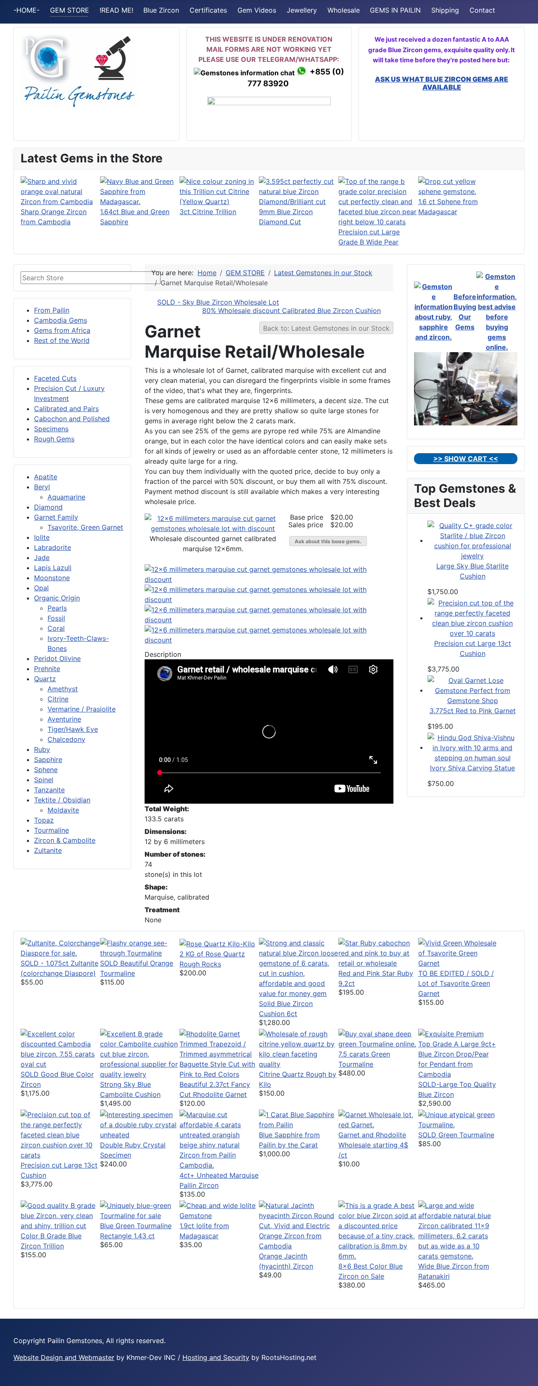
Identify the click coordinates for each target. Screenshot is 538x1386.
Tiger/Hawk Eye (72, 729)
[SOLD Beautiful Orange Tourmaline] (139, 947)
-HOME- (26, 10)
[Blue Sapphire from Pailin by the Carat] (298, 1119)
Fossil (56, 618)
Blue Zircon (161, 10)
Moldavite (63, 810)
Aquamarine (66, 497)
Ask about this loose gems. (328, 541)
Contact (482, 10)
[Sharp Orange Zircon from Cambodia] (60, 190)
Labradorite (52, 547)
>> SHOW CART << (465, 458)
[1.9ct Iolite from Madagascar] (219, 1209)
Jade (42, 557)
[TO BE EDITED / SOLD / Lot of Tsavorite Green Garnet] (458, 952)
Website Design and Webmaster (63, 1357)
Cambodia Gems (60, 320)
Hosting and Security (215, 1357)
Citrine (58, 699)
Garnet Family (56, 517)
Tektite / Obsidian (62, 800)
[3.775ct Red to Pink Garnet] (472, 690)
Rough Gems (54, 439)
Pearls (57, 608)
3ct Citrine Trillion (207, 211)
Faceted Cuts (55, 378)
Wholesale (343, 10)
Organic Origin (57, 598)
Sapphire (48, 759)
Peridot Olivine (57, 658)
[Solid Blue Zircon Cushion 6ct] (298, 967)
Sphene (46, 769)
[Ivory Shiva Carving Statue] (472, 747)
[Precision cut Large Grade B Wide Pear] (378, 200)
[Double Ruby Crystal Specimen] (139, 1124)
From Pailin (51, 310)
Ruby (42, 749)
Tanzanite (49, 790)
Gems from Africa (62, 330)
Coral (56, 628)
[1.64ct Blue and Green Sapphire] (139, 190)
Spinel (43, 779)
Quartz (45, 678)
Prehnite (47, 668)
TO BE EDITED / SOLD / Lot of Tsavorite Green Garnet (456, 983)
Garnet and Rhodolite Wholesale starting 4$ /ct (373, 1145)
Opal (41, 588)
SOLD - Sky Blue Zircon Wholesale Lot (218, 302)
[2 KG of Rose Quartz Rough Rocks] (217, 943)
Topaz (44, 820)
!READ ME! (116, 10)
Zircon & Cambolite (64, 840)
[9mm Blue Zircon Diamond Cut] (298, 190)
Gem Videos (256, 10)
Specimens (51, 429)
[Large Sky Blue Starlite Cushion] (472, 540)
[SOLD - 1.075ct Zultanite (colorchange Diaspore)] (60, 947)
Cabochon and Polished (72, 418)
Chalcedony (66, 739)
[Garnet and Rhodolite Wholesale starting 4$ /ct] (378, 1119)
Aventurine (64, 719)
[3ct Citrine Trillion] (219, 190)
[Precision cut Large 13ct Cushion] (472, 617)
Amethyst (62, 689)
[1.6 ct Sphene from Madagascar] (458, 185)
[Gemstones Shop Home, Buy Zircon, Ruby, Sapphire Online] (79, 70)
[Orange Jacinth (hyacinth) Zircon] (298, 1225)
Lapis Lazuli (52, 567)
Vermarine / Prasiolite (81, 709)
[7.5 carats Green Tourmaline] (378, 1038)
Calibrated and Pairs (66, 408)
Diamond (48, 507)
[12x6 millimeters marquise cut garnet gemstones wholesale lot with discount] (213, 522)
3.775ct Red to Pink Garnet (473, 710)
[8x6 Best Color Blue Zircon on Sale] (378, 1230)
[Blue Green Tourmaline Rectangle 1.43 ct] (139, 1209)
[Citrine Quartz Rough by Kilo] (298, 1048)
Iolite (42, 537)
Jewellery (302, 10)
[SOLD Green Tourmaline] (458, 1119)
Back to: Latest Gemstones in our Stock (326, 328)
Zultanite (48, 850)
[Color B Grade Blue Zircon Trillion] (60, 1215)
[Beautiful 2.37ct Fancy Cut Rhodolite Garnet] (219, 1053)
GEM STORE (69, 10)
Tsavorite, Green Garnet (85, 527)
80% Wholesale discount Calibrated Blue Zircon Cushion (291, 310)
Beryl (42, 487)
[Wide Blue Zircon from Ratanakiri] (458, 1230)
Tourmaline (51, 830)
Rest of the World (62, 340)
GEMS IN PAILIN (395, 10)
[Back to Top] (523, 1370)
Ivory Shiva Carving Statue (472, 768)
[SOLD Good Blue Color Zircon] (60, 1048)
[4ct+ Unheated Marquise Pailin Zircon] (219, 1139)
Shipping (445, 10)
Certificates (208, 10)
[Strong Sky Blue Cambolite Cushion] (139, 1053)
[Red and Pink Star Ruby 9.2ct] (378, 952)
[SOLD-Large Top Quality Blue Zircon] (458, 1053)
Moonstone (52, 578)
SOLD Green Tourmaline (456, 1135)
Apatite (45, 477)
